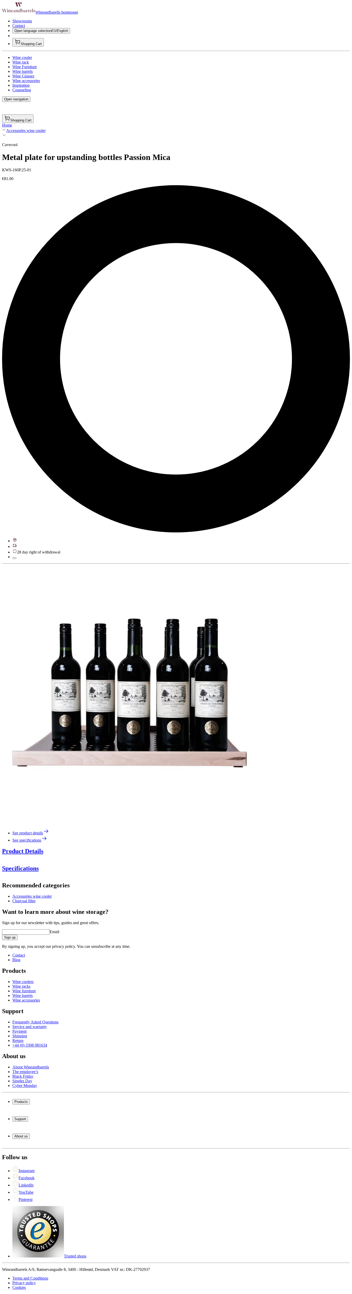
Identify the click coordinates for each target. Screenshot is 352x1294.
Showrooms (22, 21)
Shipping (19, 1036)
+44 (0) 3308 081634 (29, 1045)
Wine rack (20, 62)
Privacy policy (24, 1283)
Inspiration (21, 85)
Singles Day (22, 1081)
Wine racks (21, 986)
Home (7, 125)
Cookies (19, 1287)
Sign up (9, 937)
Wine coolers (22, 981)
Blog (16, 960)
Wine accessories (26, 80)
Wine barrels (22, 71)
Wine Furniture (24, 67)
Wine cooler (22, 57)
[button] (131, 694)
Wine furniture (24, 991)
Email (54, 932)
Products (21, 1102)
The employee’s (25, 1071)
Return (17, 1040)
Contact (18, 25)
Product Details (22, 851)
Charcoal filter (24, 901)
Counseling (21, 90)
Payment (19, 1031)
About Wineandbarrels (30, 1067)
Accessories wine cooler (26, 130)
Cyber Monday (24, 1085)
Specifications (20, 868)
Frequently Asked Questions (35, 1022)
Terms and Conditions (30, 1278)
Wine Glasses (23, 76)
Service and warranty (29, 1026)
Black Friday (22, 1076)
